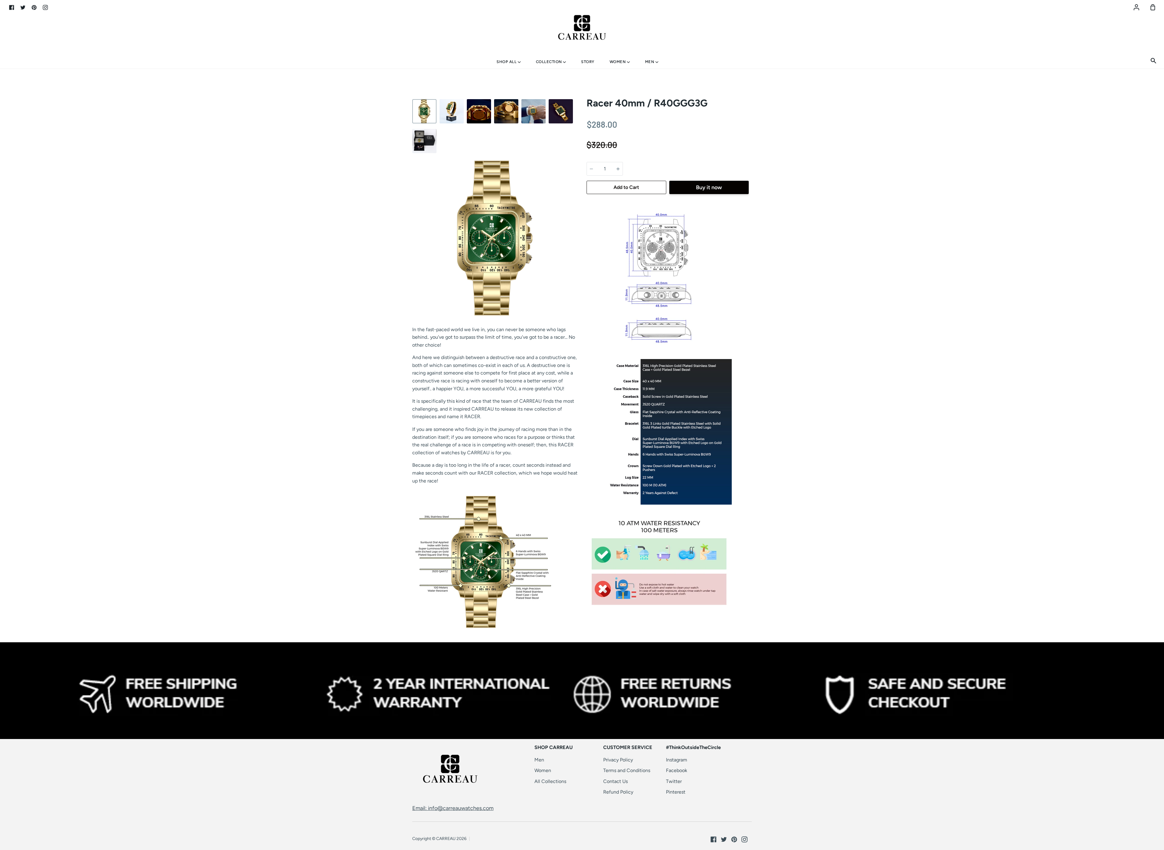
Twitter (674, 781)
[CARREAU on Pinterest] (734, 839)
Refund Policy (618, 792)
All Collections (550, 781)
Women (618, 61)
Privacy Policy (618, 760)
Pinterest (675, 792)
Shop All (507, 61)
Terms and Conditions (626, 770)
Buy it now (709, 187)
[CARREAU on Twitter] (724, 839)
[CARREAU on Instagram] (744, 839)
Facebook (676, 770)
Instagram (676, 760)
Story (587, 61)
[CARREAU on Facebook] (714, 839)
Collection (549, 61)
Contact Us (615, 781)
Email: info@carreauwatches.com (452, 808)
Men (650, 61)
